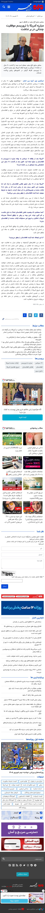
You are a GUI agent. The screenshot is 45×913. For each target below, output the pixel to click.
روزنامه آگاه (22, 807)
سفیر (40, 785)
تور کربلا (5, 785)
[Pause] (4, 403)
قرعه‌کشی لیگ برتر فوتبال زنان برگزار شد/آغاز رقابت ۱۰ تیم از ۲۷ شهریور (22, 643)
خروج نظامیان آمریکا (13, 367)
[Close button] (43, 891)
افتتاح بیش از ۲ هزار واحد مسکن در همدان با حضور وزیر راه (22, 638)
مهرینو (17, 804)
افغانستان (39, 367)
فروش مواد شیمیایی (11, 792)
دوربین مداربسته (8, 789)
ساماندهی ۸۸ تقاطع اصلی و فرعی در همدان (27, 622)
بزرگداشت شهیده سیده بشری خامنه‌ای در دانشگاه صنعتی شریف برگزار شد (23, 682)
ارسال (4, 586)
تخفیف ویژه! (14, 901)
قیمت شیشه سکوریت (10, 781)
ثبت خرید (22, 417)
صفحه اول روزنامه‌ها (35, 739)
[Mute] (8, 403)
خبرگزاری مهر (39, 81)
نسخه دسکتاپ (22, 874)
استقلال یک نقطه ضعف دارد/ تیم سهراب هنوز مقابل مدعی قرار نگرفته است (22, 705)
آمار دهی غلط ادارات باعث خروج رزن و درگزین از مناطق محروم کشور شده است (21, 632)
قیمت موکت (15, 785)
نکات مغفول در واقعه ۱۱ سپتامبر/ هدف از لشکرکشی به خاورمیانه (24, 338)
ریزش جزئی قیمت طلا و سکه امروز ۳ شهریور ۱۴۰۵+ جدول (22, 700)
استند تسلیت (37, 789)
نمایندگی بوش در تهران (24, 800)
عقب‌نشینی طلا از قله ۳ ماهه (31, 695)
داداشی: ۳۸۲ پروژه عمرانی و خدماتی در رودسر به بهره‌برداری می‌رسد (22, 671)
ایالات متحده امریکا (12, 363)
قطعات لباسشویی (24, 796)
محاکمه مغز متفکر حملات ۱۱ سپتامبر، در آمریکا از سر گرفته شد (21, 330)
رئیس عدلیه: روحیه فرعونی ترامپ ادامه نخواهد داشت (24, 656)
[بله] (31, 865)
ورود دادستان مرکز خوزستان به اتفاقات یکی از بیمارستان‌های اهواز (22, 723)
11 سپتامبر (38, 363)
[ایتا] (9, 865)
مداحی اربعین (23, 789)
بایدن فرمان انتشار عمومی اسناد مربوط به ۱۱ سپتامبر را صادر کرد (22, 333)
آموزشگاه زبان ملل (8, 800)
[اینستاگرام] (28, 865)
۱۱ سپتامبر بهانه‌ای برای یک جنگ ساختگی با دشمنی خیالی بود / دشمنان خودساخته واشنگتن (21, 343)
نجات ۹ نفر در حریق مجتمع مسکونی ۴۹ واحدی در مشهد (23, 718)
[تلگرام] (35, 865)
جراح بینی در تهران (36, 781)
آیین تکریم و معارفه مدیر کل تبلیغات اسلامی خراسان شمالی (22, 665)
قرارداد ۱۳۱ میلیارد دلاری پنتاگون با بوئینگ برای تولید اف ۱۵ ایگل (22, 712)
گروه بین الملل (28, 81)
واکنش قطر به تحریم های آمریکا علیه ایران (27, 734)
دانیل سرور (38, 371)
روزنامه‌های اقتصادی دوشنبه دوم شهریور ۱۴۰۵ (26, 772)
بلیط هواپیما (38, 800)
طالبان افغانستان (27, 367)
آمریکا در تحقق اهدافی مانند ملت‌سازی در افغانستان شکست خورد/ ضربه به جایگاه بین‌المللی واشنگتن (22, 353)
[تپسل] (3, 380)
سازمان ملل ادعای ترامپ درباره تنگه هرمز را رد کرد (25, 729)
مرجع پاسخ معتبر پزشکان (32, 792)
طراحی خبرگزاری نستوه (33, 909)
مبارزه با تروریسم (27, 363)
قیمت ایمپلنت (37, 796)
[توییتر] (24, 865)
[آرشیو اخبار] (13, 865)
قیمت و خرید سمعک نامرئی (33, 804)
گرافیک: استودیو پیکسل (15, 909)
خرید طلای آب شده (29, 785)
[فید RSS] (17, 865)
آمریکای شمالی (30, 16)
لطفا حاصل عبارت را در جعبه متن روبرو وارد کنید (28, 577)
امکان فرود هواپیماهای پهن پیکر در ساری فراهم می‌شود (23, 661)
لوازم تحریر (23, 781)
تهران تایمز (6, 804)
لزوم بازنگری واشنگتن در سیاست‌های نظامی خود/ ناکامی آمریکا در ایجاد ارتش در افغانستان (21, 348)
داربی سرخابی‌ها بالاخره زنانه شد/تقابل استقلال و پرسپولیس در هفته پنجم (21, 650)
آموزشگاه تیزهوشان (9, 796)
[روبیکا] (20, 865)
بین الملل (39, 16)
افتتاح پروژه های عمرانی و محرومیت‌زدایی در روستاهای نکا (22, 626)
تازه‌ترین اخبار (38, 618)
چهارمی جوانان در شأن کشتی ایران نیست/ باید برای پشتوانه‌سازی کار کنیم (25, 689)
